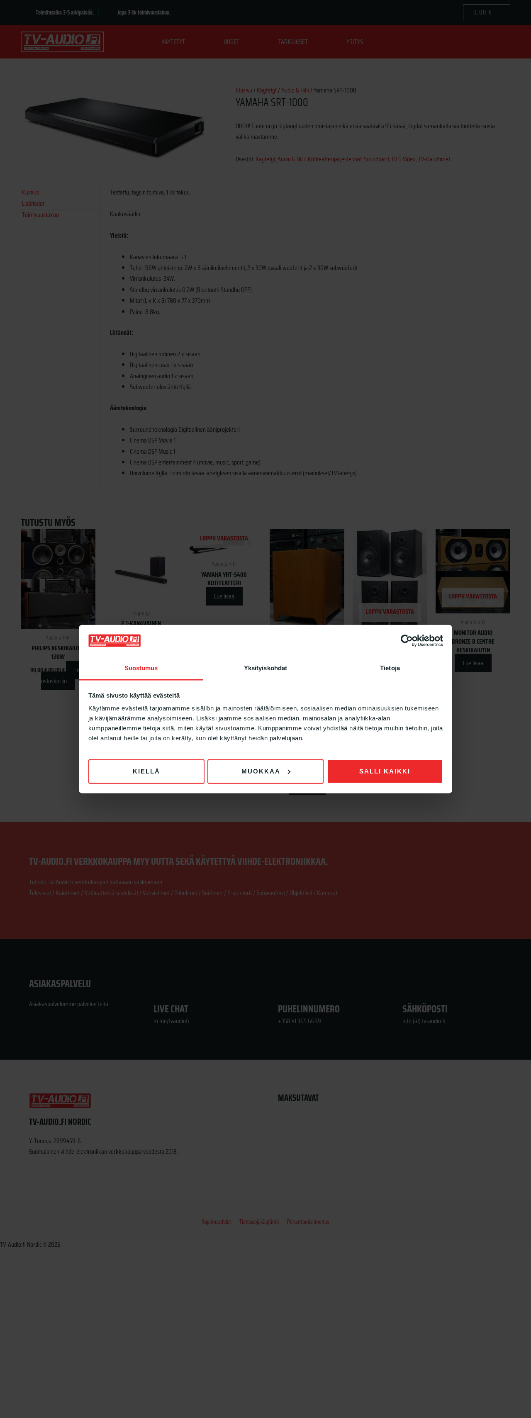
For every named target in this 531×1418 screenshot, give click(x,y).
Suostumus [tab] (141, 667)
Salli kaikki (384, 771)
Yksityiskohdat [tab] (265, 667)
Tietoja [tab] (390, 667)
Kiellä (146, 771)
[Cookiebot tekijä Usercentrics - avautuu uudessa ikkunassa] (406, 641)
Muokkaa (260, 771)
